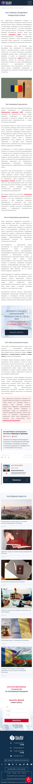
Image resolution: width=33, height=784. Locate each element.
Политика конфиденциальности (16, 778)
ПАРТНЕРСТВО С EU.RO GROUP (17, 769)
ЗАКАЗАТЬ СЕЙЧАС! (16, 332)
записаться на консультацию (11, 420)
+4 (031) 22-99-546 (19, 751)
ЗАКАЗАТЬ (16, 721)
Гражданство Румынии (16, 8)
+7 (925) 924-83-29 (19, 743)
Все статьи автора (17, 465)
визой (19, 58)
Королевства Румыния (8, 180)
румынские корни (15, 34)
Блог (8, 8)
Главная (3, 8)
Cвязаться (16, 480)
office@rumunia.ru (19, 755)
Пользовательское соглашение (16, 775)
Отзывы (14, 772)
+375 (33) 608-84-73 (18, 748)
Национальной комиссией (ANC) (12, 112)
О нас (9, 772)
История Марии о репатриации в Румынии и (15, 432)
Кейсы (24, 772)
